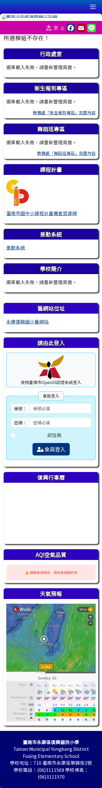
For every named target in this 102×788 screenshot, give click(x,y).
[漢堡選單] (93, 7)
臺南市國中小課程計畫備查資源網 (41, 213)
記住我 (54, 435)
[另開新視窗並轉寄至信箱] (81, 28)
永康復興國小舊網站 (27, 321)
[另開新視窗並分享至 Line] (91, 28)
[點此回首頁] (51, 17)
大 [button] (49, 27)
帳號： (20, 408)
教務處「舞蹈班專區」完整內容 (66, 153)
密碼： (20, 422)
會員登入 (54, 449)
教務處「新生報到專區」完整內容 (64, 112)
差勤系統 (15, 247)
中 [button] (56, 27)
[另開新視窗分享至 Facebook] (70, 28)
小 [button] (62, 27)
